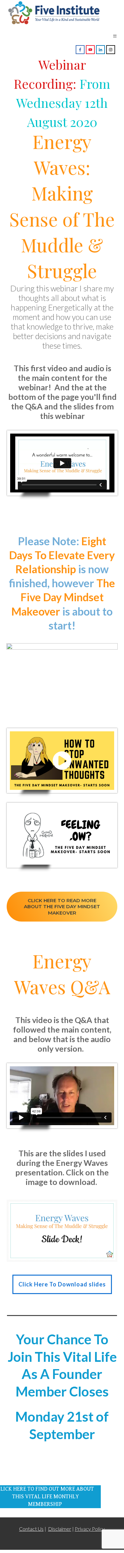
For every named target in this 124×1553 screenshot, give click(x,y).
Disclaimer (59, 1529)
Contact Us (31, 1529)
